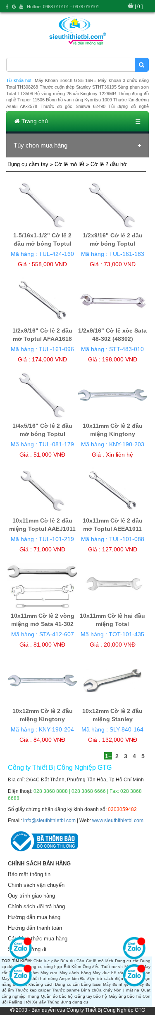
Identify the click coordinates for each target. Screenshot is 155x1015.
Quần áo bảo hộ (57, 996)
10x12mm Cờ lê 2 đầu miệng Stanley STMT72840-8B (112, 719)
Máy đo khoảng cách (33, 984)
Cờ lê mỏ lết (69, 164)
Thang (33, 996)
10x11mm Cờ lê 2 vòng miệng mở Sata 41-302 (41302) (42, 623)
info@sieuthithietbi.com (49, 820)
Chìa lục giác (46, 961)
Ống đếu (91, 966)
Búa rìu (67, 961)
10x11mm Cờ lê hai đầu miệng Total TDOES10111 (112, 623)
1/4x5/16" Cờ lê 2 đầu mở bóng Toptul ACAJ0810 (42, 433)
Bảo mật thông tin (29, 874)
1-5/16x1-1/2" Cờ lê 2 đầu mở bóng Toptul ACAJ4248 (42, 243)
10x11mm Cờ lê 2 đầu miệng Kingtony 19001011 (113, 433)
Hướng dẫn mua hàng (34, 917)
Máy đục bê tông (110, 972)
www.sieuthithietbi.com (117, 820)
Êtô (67, 966)
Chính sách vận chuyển (36, 885)
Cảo (80, 961)
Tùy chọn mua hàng (40, 145)
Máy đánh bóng (75, 972)
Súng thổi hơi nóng (38, 978)
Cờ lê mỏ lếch (99, 961)
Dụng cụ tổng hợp (44, 966)
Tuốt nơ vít (112, 966)
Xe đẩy (39, 1002)
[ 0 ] (139, 6)
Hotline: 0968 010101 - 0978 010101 (63, 6)
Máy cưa (49, 972)
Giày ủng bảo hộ (125, 996)
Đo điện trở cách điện (101, 978)
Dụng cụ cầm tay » (31, 164)
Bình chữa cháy (96, 990)
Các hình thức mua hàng (37, 938)
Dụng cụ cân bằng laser (78, 984)
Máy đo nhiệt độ (118, 984)
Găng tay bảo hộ (90, 996)
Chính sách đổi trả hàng (36, 906)
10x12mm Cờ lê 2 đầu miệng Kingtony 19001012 (42, 719)
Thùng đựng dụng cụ (67, 1002)
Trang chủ (34, 121)
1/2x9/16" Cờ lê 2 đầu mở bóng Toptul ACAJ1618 (113, 243)
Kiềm (76, 966)
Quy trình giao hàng (31, 896)
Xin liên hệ (119, 454)
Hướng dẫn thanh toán (35, 928)
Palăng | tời (20, 1002)
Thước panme (66, 990)
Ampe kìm (69, 978)
